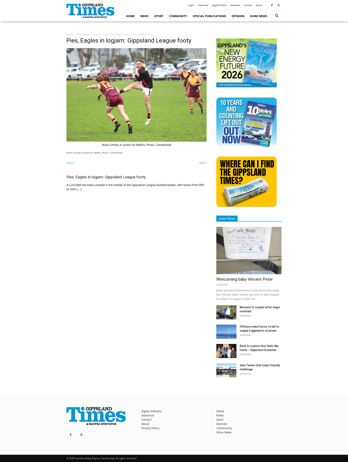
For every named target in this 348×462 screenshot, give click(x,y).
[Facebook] (272, 5)
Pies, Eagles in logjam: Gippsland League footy (103, 34)
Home (130, 16)
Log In (191, 5)
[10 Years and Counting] (246, 147)
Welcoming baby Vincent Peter (244, 279)
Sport (158, 16)
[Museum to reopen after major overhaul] (226, 312)
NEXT (203, 163)
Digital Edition (219, 5)
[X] (279, 5)
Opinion (238, 16)
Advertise (235, 5)
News (144, 16)
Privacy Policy (150, 428)
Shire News (258, 16)
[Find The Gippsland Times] (246, 206)
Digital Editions (151, 411)
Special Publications (209, 16)
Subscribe (203, 5)
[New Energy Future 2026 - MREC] (246, 88)
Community (178, 16)
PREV (70, 163)
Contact (248, 5)
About (259, 5)
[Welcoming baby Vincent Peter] (249, 250)
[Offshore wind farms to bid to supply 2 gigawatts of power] (226, 332)
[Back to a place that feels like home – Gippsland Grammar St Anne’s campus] (226, 351)
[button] (277, 16)
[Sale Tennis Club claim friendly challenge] (226, 370)
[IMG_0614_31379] (136, 140)
